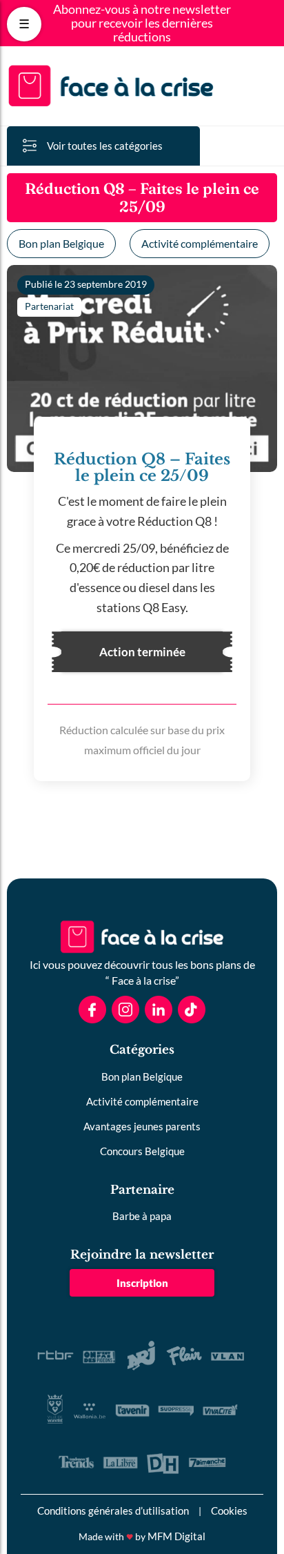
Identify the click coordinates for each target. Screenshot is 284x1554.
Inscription (142, 1283)
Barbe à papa (142, 1216)
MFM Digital (176, 1536)
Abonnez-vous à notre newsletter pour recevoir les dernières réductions (142, 23)
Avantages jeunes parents (142, 1126)
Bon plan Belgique (61, 243)
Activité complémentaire (199, 243)
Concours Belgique (142, 1151)
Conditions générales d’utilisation (113, 1510)
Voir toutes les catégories (105, 145)
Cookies (229, 1510)
